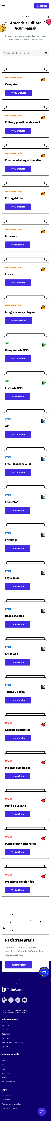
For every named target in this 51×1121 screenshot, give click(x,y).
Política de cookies (10, 1108)
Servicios (6, 1025)
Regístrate (42, 6)
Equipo (5, 1046)
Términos (6, 1099)
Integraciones (7, 1038)
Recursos (6, 1034)
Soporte (5, 1060)
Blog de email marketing (12, 1042)
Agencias (6, 1073)
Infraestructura (8, 1081)
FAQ (3, 1069)
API (3, 1064)
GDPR (4, 1077)
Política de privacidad (11, 1104)
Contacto (6, 1095)
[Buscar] (46, 53)
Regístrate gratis (19, 964)
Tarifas (5, 1029)
